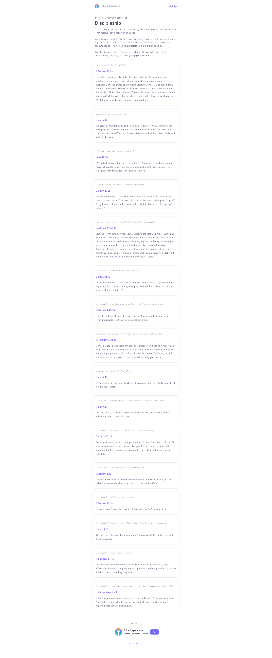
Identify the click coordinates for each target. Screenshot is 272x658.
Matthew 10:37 (104, 473)
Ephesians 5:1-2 (105, 559)
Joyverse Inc (137, 643)
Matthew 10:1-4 (104, 71)
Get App (173, 6)
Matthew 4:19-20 (105, 310)
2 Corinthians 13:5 (106, 592)
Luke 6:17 (101, 120)
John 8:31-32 (103, 277)
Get (154, 632)
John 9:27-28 (103, 191)
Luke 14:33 (102, 529)
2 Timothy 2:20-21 (106, 340)
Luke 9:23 (101, 407)
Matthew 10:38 (104, 503)
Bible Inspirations (110, 6)
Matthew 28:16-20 (106, 228)
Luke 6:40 (101, 377)
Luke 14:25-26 (104, 436)
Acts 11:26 (102, 157)
